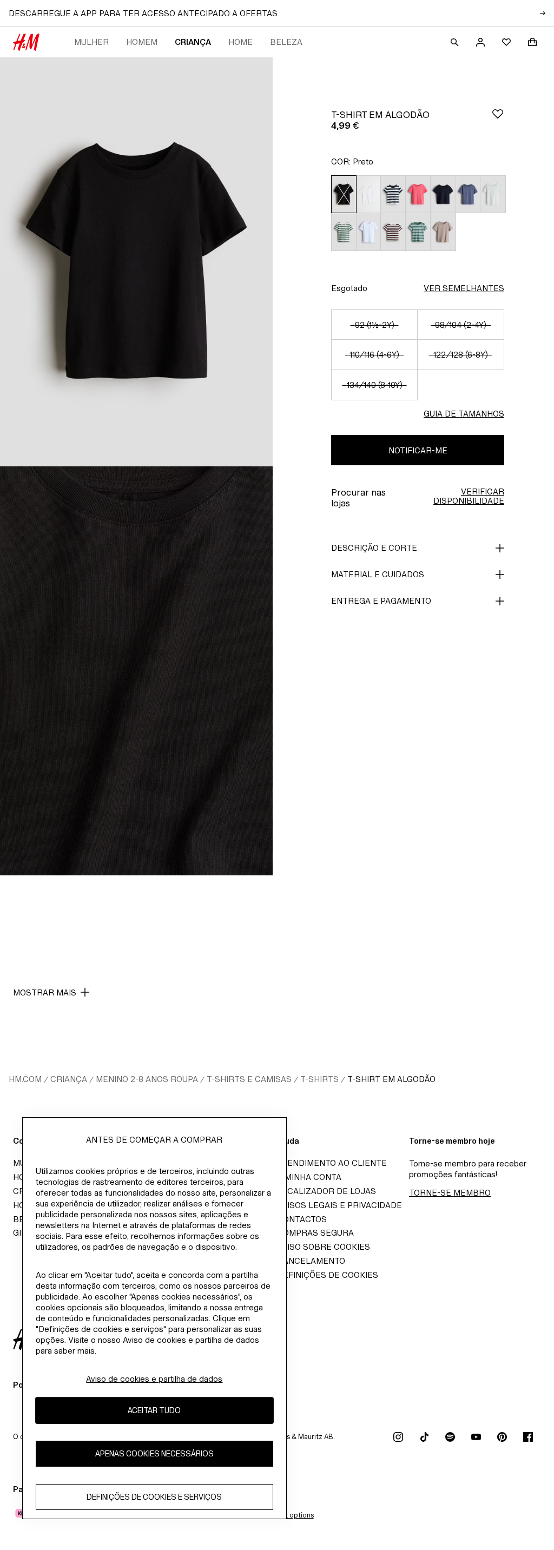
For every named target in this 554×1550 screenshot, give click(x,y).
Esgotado (349, 288)
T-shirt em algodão (391, 1079)
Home (240, 42)
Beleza (286, 42)
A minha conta (309, 1177)
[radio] (343, 194)
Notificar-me (417, 450)
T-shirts (319, 1079)
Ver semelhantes (464, 288)
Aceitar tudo (154, 1410)
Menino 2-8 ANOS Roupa (147, 1079)
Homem (141, 42)
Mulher (91, 42)
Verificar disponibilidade (468, 496)
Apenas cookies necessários (154, 1453)
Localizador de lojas (326, 1191)
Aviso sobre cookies (323, 1246)
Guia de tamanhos (464, 413)
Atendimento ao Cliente (332, 1163)
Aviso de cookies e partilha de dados (154, 1378)
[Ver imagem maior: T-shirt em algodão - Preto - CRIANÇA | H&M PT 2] (136, 670)
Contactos (302, 1219)
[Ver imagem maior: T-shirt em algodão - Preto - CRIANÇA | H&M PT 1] (136, 261)
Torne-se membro (450, 1192)
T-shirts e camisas (249, 1079)
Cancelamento (311, 1260)
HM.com (25, 1079)
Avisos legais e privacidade (339, 1205)
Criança (193, 42)
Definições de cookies (327, 1274)
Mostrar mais (44, 992)
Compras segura (315, 1232)
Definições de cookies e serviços (154, 1496)
